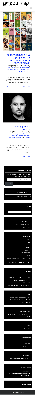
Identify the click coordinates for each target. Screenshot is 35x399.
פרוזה (28, 239)
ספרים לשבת (26, 283)
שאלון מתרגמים (26, 302)
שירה (28, 255)
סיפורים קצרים (26, 328)
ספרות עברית (26, 346)
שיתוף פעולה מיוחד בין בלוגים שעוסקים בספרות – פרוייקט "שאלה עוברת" (18, 59)
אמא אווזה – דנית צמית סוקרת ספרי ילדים (19, 277)
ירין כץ (26, 66)
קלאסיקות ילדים (26, 341)
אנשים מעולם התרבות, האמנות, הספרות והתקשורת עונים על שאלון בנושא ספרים (19, 135)
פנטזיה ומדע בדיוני (25, 253)
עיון (29, 242)
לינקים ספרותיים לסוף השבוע (23, 224)
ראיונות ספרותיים (26, 371)
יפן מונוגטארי (11, 67)
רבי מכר (28, 247)
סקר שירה (27, 343)
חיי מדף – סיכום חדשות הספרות (22, 280)
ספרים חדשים (26, 227)
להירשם (9, 184)
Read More (26, 87)
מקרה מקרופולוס (25, 69)
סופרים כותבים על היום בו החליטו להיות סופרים (18, 285)
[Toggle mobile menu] (31, 8)
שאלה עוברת (22, 71)
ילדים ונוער (27, 250)
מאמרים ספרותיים (25, 67)
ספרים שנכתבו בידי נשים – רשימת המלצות (19, 262)
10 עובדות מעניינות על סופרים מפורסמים (20, 358)
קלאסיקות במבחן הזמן (24, 245)
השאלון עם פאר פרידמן (21, 128)
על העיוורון (17, 69)
